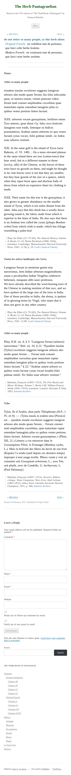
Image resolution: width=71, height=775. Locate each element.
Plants (8, 741)
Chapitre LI (13, 705)
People (9, 733)
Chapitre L (13, 701)
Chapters (8, 673)
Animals (9, 721)
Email (7, 586)
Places (9, 737)
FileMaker (45, 769)
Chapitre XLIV (14, 713)
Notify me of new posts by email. (19, 624)
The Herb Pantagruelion (35, 6)
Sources (7, 749)
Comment (9, 537)
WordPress (57, 769)
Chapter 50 (13, 685)
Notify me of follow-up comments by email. (25, 615)
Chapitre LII (13, 709)
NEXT (59, 34)
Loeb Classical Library (46, 247)
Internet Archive (22, 391)
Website (7, 599)
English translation (14, 677)
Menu (35, 26)
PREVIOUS (13, 34)
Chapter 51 (13, 689)
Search (7, 647)
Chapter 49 (13, 681)
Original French (15, 43)
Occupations (11, 729)
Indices (7, 717)
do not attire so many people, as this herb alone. (34, 39)
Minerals (10, 725)
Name (7, 574)
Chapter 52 (13, 693)
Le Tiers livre (10, 745)
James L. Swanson (19, 769)
